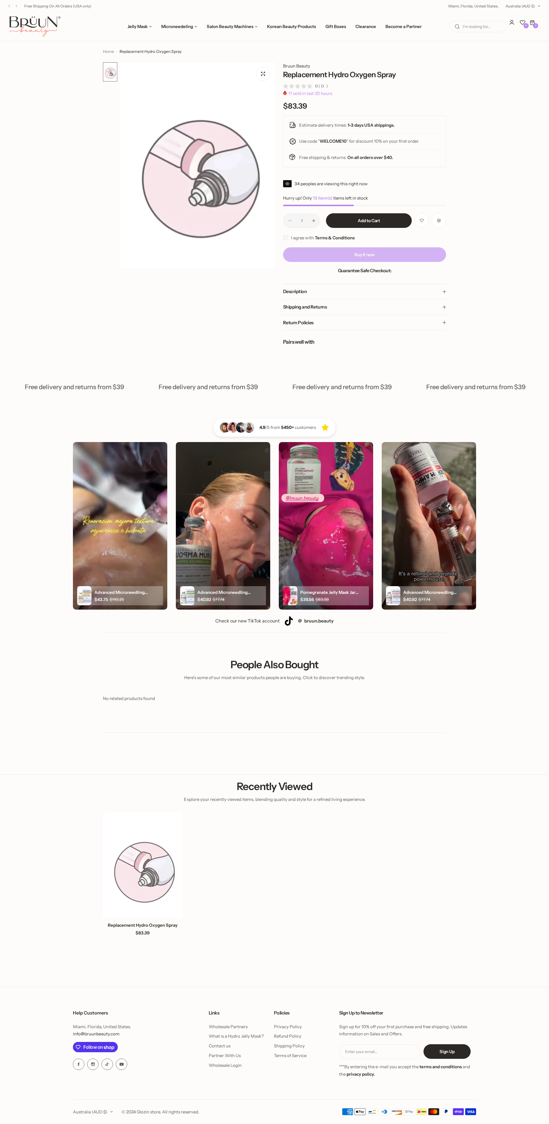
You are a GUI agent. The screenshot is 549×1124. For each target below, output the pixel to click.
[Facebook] (78, 1064)
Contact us (219, 1046)
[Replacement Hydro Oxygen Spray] (142, 865)
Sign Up (446, 1051)
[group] (197, 165)
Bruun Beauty (296, 66)
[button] (9, 6)
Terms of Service (290, 1055)
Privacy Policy (288, 1026)
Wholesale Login (225, 1065)
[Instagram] (93, 1064)
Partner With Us (225, 1055)
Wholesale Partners (228, 1026)
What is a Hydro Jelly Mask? (236, 1036)
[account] (515, 25)
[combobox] (478, 26)
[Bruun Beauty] (35, 26)
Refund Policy (287, 1036)
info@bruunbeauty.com (96, 1034)
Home (108, 51)
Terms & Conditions (335, 237)
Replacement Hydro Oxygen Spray (143, 925)
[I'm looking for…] (457, 26)
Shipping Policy (289, 1046)
